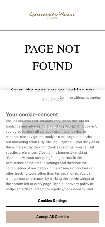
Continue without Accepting (80, 98)
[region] (52, 158)
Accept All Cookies (52, 216)
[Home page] (52, 15)
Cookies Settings (52, 200)
